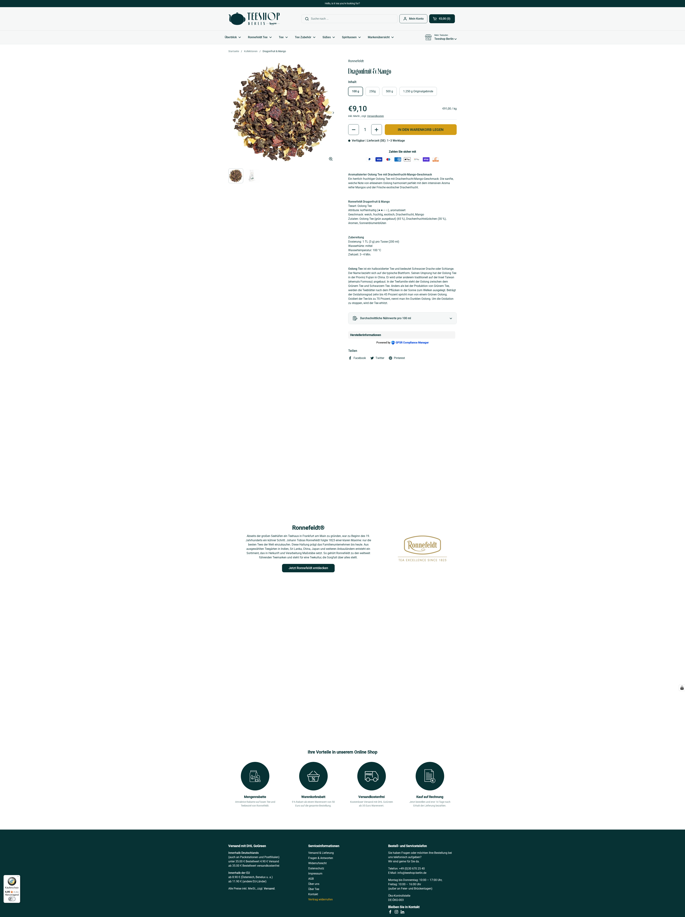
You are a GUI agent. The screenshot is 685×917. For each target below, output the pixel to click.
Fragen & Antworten (320, 858)
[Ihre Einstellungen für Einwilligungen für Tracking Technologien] (682, 688)
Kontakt (313, 894)
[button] (442, 18)
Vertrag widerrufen (320, 899)
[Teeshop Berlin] (254, 18)
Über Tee (313, 889)
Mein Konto (416, 18)
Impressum (315, 873)
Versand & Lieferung (321, 853)
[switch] (12, 899)
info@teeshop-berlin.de (411, 873)
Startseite (233, 51)
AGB (311, 878)
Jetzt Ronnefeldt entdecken (308, 568)
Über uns (313, 884)
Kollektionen (251, 51)
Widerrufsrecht (317, 863)
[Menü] (18, 877)
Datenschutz (316, 868)
